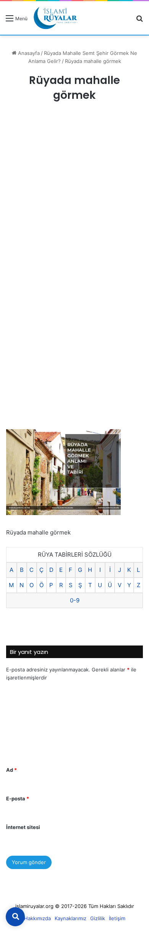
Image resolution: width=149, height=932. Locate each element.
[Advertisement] (74, 193)
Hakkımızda (37, 918)
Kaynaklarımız (70, 918)
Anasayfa (28, 53)
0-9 (74, 600)
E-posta (17, 798)
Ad (11, 770)
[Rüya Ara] (139, 20)
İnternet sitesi (23, 827)
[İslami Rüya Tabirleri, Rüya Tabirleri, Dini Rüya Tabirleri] (55, 17)
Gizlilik (97, 918)
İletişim (117, 918)
